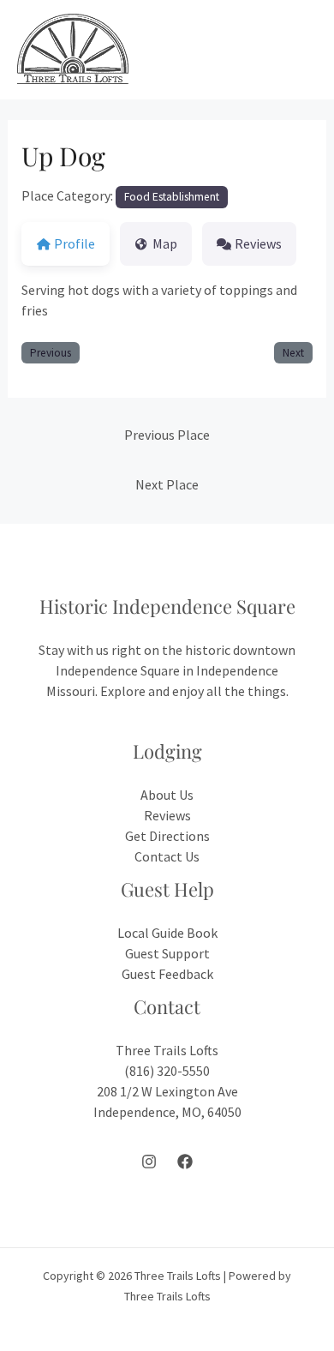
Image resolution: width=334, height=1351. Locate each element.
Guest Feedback (167, 973)
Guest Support (167, 953)
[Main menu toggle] (298, 50)
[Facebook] (185, 1161)
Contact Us (167, 856)
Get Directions (167, 835)
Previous (50, 352)
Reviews (167, 815)
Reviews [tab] (258, 243)
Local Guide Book (167, 932)
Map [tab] (164, 243)
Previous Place (167, 434)
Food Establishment (171, 196)
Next (293, 352)
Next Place (167, 484)
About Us (167, 794)
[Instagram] (149, 1161)
